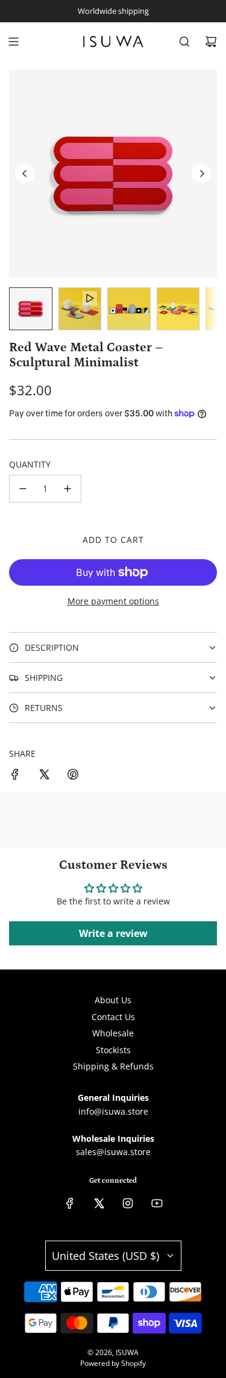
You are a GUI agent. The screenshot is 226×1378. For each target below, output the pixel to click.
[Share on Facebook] (15, 776)
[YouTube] (156, 1203)
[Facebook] (70, 1203)
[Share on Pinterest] (73, 776)
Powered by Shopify (113, 1363)
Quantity (30, 464)
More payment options (113, 601)
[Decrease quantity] (23, 488)
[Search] (184, 41)
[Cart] (211, 41)
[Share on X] (44, 776)
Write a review (113, 933)
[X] (99, 1203)
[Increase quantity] (67, 488)
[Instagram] (128, 1203)
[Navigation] (13, 41)
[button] (24, 173)
